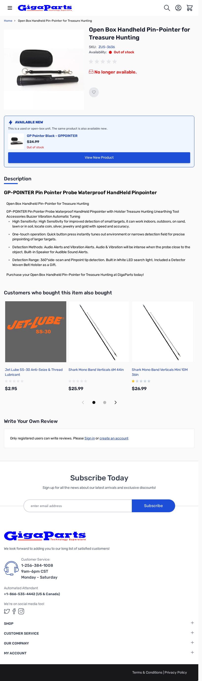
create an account (114, 438)
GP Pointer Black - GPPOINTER (52, 136)
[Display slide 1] (93, 402)
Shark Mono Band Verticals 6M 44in (96, 370)
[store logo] (45, 8)
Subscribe (153, 505)
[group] (103, 62)
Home (8, 20)
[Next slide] (115, 402)
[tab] (17, 180)
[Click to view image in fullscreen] (44, 70)
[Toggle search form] (167, 8)
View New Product (116, 158)
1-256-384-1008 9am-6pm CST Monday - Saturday (39, 571)
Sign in (89, 438)
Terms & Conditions (147, 672)
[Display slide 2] (104, 402)
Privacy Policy (176, 672)
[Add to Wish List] (94, 92)
